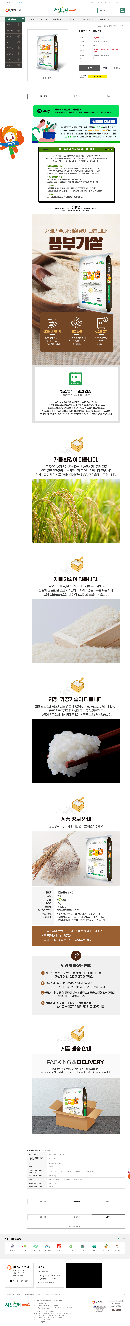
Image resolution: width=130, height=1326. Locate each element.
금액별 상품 (56, 19)
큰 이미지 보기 (49, 78)
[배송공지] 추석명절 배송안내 (46, 1282)
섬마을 (82, 1250)
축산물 (9, 42)
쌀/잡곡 (9, 25)
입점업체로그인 (56, 1294)
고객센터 (21, 2)
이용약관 (19, 1294)
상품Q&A (108, 96)
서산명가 (117, 1250)
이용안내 (39, 1294)
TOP (122, 1294)
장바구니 (107, 2)
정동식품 (24, 1250)
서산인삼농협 (106, 1250)
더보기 (61, 1267)
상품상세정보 (43, 96)
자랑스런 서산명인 (89, 19)
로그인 (92, 2)
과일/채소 (10, 30)
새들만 (94, 1250)
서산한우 (59, 1250)
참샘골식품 (12, 1250)
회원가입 (100, 2)
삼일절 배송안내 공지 (44, 1271)
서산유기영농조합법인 (47, 1250)
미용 (8, 59)
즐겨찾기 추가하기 (11, 2)
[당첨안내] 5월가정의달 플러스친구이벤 (49, 1276)
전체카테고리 (11, 19)
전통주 (9, 65)
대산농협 (71, 1250)
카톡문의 (15, 1281)
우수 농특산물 (105, 19)
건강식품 (10, 54)
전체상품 (31, 19)
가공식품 (10, 48)
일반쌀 (106, 26)
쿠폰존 (123, 2)
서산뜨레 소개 (71, 19)
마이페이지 (115, 2)
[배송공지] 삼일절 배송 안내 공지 (47, 1279)
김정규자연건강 (36, 1250)
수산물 (9, 36)
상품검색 (102, 10)
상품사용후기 (76, 96)
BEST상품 (43, 19)
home (94, 26)
